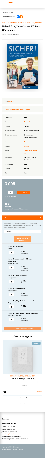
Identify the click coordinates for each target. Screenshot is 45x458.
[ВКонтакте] (18, 16)
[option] (22, 66)
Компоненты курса (11, 218)
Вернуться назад (8, 12)
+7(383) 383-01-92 (8, 426)
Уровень (28, 150)
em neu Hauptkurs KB (22, 378)
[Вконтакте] (13, 453)
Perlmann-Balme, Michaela (14, 23)
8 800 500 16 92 (9, 423)
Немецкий (27, 122)
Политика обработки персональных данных (15, 439)
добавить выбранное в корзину (24, 328)
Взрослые (26, 146)
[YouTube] (30, 453)
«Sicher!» (11, 101)
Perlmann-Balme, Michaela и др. (22, 376)
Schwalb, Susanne (34, 23)
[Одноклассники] (21, 16)
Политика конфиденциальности (11, 436)
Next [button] (24, 404)
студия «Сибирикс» (18, 449)
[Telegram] (25, 453)
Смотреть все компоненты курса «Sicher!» (17, 109)
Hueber (26, 142)
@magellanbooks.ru (10, 434)
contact (3, 434)
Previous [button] (21, 404)
